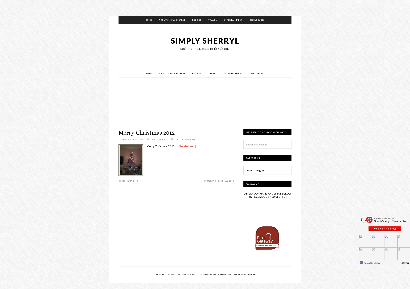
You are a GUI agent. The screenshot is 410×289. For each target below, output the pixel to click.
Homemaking (130, 181)
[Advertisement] (205, 106)
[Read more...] (187, 146)
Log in (252, 274)
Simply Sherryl (205, 40)
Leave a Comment (184, 139)
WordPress (240, 274)
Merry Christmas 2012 (147, 132)
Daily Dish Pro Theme (190, 274)
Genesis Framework (219, 274)
